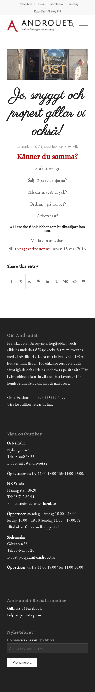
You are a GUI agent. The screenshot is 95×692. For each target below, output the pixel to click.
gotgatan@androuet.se (37, 557)
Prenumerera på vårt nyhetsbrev (30, 639)
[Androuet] (39, 25)
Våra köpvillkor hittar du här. (30, 404)
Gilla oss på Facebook (24, 608)
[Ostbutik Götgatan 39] (47, 64)
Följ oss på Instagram (24, 615)
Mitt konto (56, 4)
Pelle (75, 146)
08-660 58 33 (24, 456)
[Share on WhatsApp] (30, 281)
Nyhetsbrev (26, 4)
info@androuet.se (33, 463)
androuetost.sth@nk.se (37, 503)
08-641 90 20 (24, 550)
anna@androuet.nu (32, 248)
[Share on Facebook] (11, 281)
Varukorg (73, 4)
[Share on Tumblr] (56, 281)
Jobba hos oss (53, 146)
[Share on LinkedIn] (47, 281)
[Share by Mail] (83, 281)
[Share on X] (20, 281)
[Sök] (69, 25)
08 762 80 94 (24, 496)
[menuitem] (26, 4)
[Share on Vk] (65, 281)
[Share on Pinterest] (38, 281)
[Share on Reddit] (74, 281)
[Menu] (81, 25)
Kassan (41, 4)
